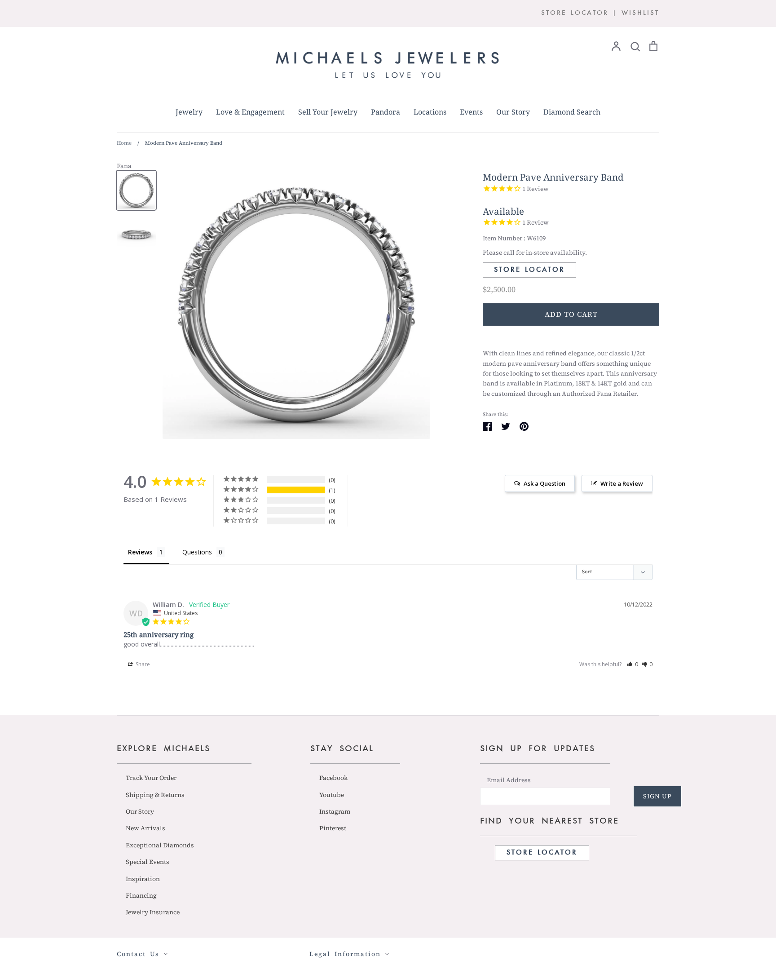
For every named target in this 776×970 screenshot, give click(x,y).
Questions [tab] (197, 552)
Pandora (385, 112)
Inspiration (143, 878)
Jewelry (189, 112)
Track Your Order (151, 777)
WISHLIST (640, 13)
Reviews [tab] (140, 552)
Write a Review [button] (621, 483)
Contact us (140, 953)
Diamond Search (571, 112)
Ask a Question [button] (544, 483)
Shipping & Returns (155, 794)
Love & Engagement (250, 112)
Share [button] (142, 664)
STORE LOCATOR (574, 13)
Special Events (147, 861)
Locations (430, 112)
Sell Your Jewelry (327, 112)
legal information (347, 953)
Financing (141, 895)
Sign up (657, 796)
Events (471, 112)
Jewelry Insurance (153, 912)
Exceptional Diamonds (160, 845)
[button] (632, 664)
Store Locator (529, 270)
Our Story (513, 112)
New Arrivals (145, 828)
